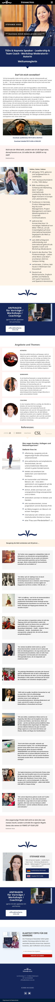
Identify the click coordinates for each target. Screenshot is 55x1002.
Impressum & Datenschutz (10, 1000)
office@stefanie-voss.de (27, 980)
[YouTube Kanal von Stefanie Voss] (29, 993)
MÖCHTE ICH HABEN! (37, 955)
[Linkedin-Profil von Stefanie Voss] (25, 993)
